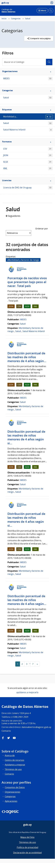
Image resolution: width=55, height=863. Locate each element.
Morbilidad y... (27, 116)
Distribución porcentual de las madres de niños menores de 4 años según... (26, 357)
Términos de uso (13, 769)
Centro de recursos (14, 760)
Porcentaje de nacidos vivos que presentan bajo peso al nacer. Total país (27, 282)
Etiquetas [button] (7, 109)
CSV (27, 148)
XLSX (27, 161)
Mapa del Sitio (27, 837)
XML (27, 168)
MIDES (27, 78)
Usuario (49, 62)
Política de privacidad (27, 847)
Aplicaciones (11, 801)
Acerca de (10, 755)
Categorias (16, 18)
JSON (27, 155)
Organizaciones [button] (9, 71)
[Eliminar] (7, 260)
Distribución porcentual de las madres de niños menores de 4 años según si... (26, 437)
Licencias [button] (6, 180)
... (30, 663)
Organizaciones (12, 791)
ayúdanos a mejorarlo (27, 692)
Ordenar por (41, 228)
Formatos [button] (7, 141)
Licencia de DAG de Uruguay (27, 187)
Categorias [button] (7, 90)
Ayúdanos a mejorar (15, 764)
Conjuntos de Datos (15, 787)
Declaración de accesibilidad (27, 852)
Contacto (9, 773)
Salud (27, 18)
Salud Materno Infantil (27, 129)
